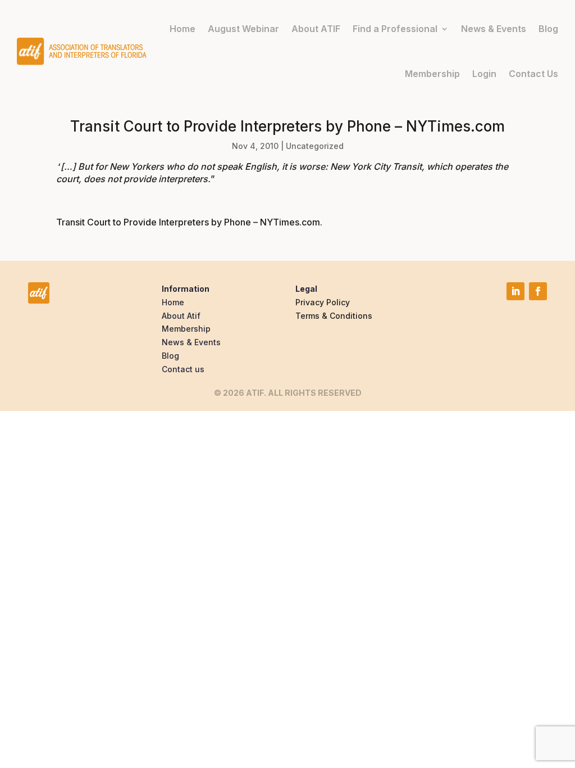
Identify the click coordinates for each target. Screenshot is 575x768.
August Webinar (243, 28)
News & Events (493, 28)
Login (484, 73)
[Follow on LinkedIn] (515, 291)
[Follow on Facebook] (538, 291)
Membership (432, 73)
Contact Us (533, 73)
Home (182, 28)
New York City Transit (376, 166)
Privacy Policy (322, 302)
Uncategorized (315, 146)
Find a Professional (395, 28)
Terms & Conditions (333, 315)
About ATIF (315, 28)
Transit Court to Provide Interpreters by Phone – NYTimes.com (188, 222)
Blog (548, 28)
